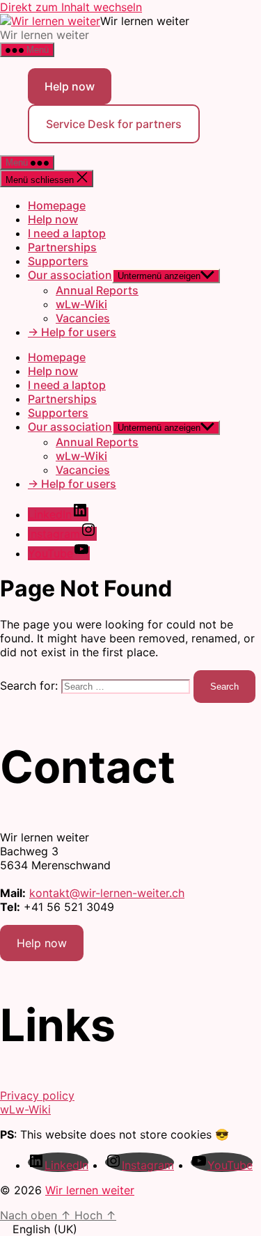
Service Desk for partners (114, 124)
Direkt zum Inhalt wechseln (71, 7)
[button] (130, 1229)
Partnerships (62, 247)
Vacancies (83, 318)
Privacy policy (37, 1095)
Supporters (58, 261)
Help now (70, 86)
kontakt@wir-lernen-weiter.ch (106, 893)
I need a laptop (67, 233)
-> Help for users (72, 332)
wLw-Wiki (81, 304)
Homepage (57, 205)
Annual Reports (97, 290)
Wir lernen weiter (89, 1190)
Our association (70, 275)
